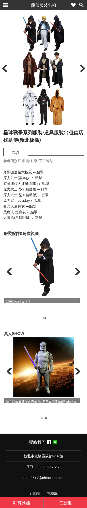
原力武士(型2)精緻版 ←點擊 (25, 189)
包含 (16, 152)
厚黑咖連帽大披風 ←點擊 (23, 172)
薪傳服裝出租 (43, 5)
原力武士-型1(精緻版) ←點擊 (26, 194)
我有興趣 (21, 502)
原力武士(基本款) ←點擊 (22, 177)
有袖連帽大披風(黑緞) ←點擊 (26, 183)
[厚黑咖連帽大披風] (44, 267)
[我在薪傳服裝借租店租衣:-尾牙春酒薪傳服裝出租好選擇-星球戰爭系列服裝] (43, 367)
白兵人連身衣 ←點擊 (19, 206)
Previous (10, 270)
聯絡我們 (38, 442)
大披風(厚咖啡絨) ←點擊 (22, 217)
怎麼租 (65, 502)
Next (76, 270)
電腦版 (52, 493)
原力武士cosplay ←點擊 (22, 200)
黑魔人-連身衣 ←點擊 (20, 211)
